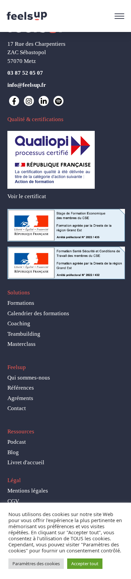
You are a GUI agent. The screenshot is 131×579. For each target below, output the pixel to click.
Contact (16, 408)
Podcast (16, 442)
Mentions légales (27, 490)
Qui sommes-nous (28, 377)
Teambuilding (23, 334)
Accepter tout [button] (84, 563)
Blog (13, 452)
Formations (20, 303)
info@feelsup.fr (26, 85)
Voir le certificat (26, 196)
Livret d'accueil (25, 462)
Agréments (20, 398)
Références (20, 388)
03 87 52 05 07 (25, 73)
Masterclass (21, 344)
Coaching (18, 323)
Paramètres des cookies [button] (36, 563)
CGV (13, 501)
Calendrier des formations (38, 313)
